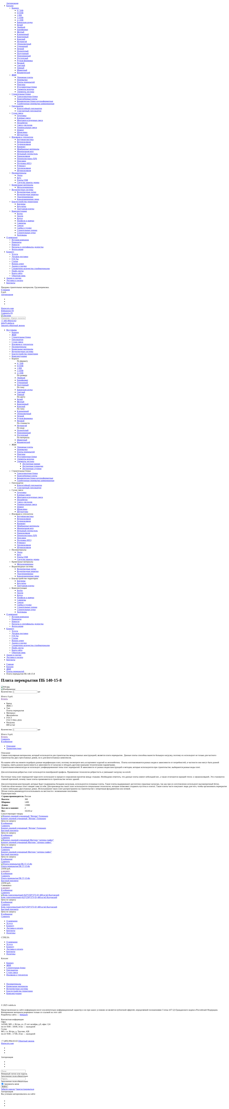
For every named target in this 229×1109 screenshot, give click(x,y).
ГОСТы (15, 636)
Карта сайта (17, 650)
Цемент (20, 507)
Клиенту (10, 629)
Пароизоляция (23, 533)
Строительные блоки (15, 968)
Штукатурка (22, 511)
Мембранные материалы (28, 526)
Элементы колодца (25, 459)
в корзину (5, 871)
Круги (20, 595)
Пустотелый (22, 435)
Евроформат (22, 380)
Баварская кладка (25, 390)
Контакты (10, 660)
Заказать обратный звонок (13, 325)
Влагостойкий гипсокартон (29, 485)
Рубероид (21, 542)
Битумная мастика (25, 516)
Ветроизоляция (24, 519)
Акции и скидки (19, 643)
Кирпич (10, 963)
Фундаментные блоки (27, 456)
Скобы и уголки (24, 605)
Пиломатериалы (13, 984)
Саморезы (21, 600)
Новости (15, 621)
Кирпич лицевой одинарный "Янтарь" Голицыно (23, 818)
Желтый (20, 402)
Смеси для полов (24, 502)
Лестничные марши (31, 464)
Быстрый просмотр (9, 830)
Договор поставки (20, 633)
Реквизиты (16, 619)
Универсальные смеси (27, 504)
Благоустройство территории (19, 991)
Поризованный (24, 433)
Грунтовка (21, 492)
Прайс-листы (18, 648)
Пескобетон (22, 499)
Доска (19, 552)
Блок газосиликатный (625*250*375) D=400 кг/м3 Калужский (29, 897)
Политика (10, 933)
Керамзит (21, 523)
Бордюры (21, 581)
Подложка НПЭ (24, 540)
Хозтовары (22, 612)
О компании (11, 614)
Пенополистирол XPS (27, 535)
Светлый (21, 392)
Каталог (10, 666)
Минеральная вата (25, 528)
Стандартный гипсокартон (29, 488)
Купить (4, 699)
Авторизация (7, 294)
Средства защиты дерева (28, 559)
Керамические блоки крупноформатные (35, 478)
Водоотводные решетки (28, 571)
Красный (21, 406)
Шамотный (22, 440)
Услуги (15, 631)
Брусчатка (21, 583)
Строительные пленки (27, 607)
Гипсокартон (12, 970)
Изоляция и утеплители (17, 975)
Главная (10, 664)
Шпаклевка (22, 509)
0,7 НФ (20, 363)
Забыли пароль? (8, 1089)
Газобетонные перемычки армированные (35, 480)
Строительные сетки (26, 609)
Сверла (20, 602)
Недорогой (22, 425)
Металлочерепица (25, 564)
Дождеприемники (25, 574)
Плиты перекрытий (26, 452)
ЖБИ (8, 669)
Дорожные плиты (25, 447)
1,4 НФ (20, 370)
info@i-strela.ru (7, 323)
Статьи (15, 638)
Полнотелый (22, 430)
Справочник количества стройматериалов (31, 645)
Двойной (21, 378)
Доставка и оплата (14, 657)
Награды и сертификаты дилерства (27, 624)
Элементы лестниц (25, 461)
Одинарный (22, 382)
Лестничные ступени (31, 468)
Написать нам (7, 308)
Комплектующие (14, 993)
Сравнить (7, 313)
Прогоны (21, 454)
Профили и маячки (25, 597)
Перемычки (22, 449)
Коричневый (22, 404)
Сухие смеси (12, 972)
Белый (20, 399)
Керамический (23, 442)
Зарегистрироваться (25, 1089)
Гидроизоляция (24, 521)
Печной (20, 416)
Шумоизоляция (24, 547)
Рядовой (20, 421)
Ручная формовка (25, 418)
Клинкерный (23, 411)
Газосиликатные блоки (27, 473)
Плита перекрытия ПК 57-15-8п (15, 866)
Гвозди (20, 593)
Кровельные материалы (17, 986)
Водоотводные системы (17, 989)
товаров (5, 290)
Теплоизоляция (24, 545)
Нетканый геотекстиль (27, 531)
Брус (19, 554)
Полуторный (23, 385)
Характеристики (13, 748)
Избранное (7, 311)
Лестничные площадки (32, 466)
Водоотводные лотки (26, 569)
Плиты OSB (22, 557)
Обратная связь (18, 652)
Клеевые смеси (24, 495)
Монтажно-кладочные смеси (30, 497)
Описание (11, 746)
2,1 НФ (20, 373)
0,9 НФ (20, 366)
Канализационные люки (28, 576)
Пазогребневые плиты (27, 476)
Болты (20, 590)
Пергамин (21, 538)
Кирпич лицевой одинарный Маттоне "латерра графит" (26, 842)
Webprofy (24, 1015)
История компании (20, 617)
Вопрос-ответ (18, 640)
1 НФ (19, 368)
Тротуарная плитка (25, 586)
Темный (20, 394)
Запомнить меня (11, 1084)
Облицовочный (24, 413)
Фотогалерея (17, 626)
